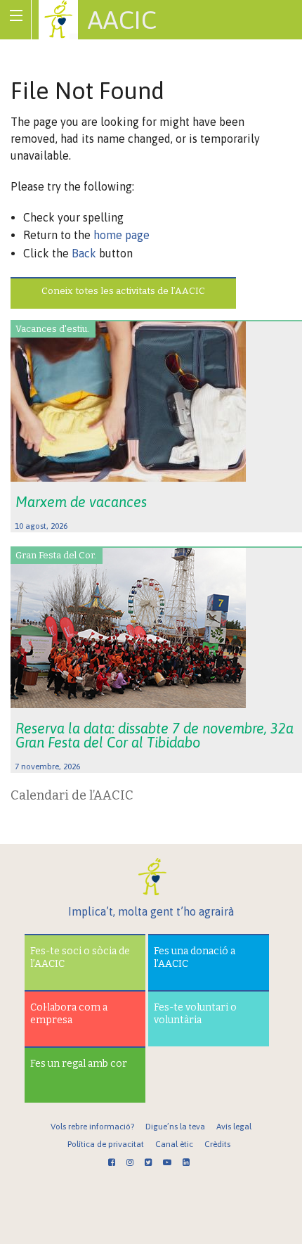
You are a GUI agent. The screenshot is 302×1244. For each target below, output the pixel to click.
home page (121, 235)
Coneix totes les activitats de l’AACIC (123, 291)
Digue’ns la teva (175, 1126)
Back (84, 253)
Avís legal (233, 1126)
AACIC (122, 19)
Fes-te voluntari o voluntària (195, 1013)
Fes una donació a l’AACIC (194, 957)
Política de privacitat (105, 1144)
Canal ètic (174, 1144)
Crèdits (217, 1144)
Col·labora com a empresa (68, 1013)
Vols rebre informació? (92, 1126)
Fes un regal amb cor (78, 1064)
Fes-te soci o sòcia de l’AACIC (80, 957)
